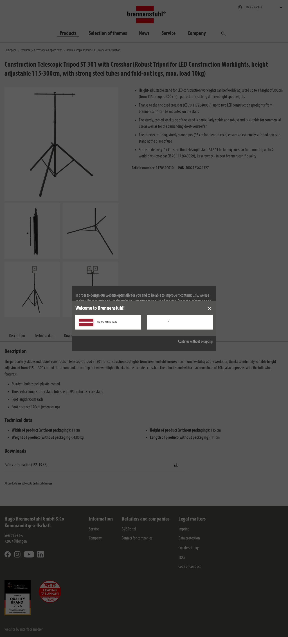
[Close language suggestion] (209, 308)
